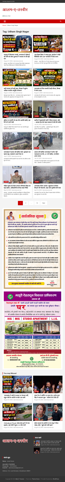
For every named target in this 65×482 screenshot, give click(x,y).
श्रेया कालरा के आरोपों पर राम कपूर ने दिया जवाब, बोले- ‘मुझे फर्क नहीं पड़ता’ (46, 424)
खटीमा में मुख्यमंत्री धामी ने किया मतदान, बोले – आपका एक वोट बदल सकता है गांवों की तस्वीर (47, 121)
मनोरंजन (36, 419)
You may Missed (10, 373)
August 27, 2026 (8, 61)
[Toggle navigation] (5, 21)
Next (43, 203)
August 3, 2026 (8, 92)
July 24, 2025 (37, 124)
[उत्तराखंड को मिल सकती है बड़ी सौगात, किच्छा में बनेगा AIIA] (48, 77)
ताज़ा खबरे (38, 438)
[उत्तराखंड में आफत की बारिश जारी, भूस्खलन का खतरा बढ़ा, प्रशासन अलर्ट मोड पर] (17, 141)
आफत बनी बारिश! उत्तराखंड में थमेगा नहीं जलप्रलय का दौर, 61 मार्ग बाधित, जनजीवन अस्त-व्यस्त (46, 154)
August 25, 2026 (38, 59)
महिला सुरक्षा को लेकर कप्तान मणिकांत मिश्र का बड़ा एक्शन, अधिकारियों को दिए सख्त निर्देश (17, 187)
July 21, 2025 (7, 156)
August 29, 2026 (8, 399)
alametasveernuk (18, 61)
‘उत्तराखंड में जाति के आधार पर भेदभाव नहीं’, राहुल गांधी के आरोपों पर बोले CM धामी (16, 396)
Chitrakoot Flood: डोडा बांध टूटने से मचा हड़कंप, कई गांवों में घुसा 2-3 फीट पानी (17, 424)
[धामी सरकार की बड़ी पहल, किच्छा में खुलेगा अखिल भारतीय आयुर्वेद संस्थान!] (17, 77)
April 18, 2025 (38, 190)
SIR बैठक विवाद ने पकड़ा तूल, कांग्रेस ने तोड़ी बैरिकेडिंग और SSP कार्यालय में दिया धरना (47, 56)
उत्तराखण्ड (6, 50)
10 (37, 203)
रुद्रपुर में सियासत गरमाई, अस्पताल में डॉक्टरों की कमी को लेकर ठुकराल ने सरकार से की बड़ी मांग (17, 57)
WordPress (56, 479)
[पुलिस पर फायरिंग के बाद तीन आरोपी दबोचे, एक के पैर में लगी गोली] (17, 109)
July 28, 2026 (7, 124)
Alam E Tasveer (19, 479)
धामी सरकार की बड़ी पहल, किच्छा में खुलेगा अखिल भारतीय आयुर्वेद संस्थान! (16, 89)
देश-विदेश (36, 391)
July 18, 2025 (37, 158)
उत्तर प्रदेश (6, 419)
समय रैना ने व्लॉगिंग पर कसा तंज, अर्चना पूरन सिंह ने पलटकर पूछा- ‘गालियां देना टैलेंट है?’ (47, 396)
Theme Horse (36, 479)
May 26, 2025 (7, 190)
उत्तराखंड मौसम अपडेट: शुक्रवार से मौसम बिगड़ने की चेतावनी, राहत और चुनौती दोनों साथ (47, 187)
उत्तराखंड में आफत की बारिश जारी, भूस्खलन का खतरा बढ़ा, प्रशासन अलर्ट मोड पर (17, 153)
